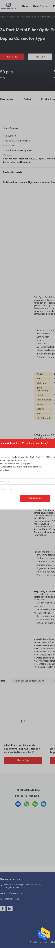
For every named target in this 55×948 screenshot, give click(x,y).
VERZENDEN (35, 498)
